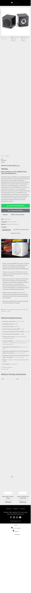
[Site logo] (15, 2)
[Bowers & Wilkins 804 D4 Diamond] (23, 436)
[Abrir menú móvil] (1, 3)
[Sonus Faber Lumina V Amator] (8, 436)
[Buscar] (29, 3)
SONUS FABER (8, 500)
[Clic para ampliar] (4, 32)
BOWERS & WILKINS (23, 500)
